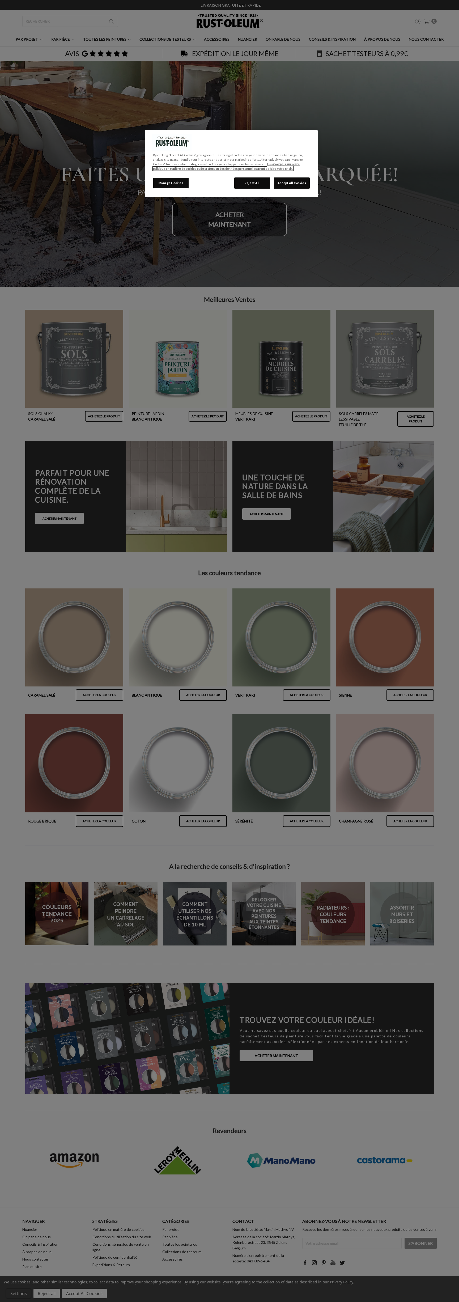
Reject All (252, 183)
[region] (231, 163)
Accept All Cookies (292, 183)
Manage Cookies (171, 183)
